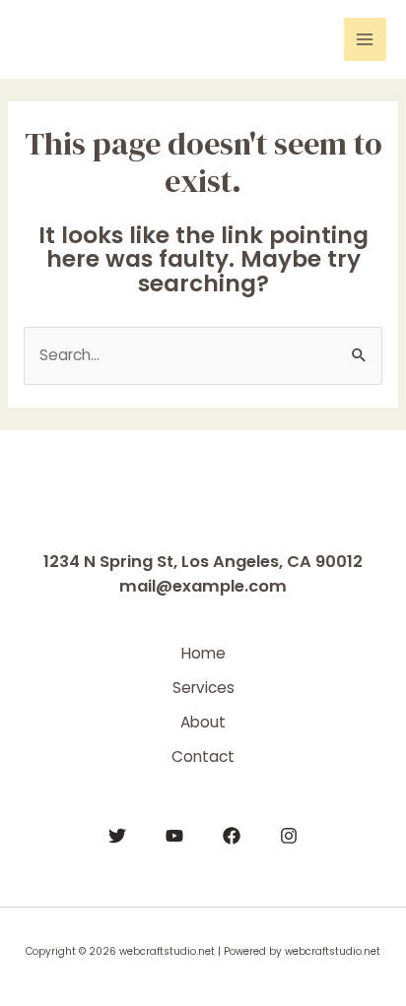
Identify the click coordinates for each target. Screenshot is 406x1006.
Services (203, 687)
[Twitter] (117, 836)
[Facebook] (231, 836)
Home (203, 653)
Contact (203, 756)
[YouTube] (174, 836)
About (203, 722)
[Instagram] (289, 836)
